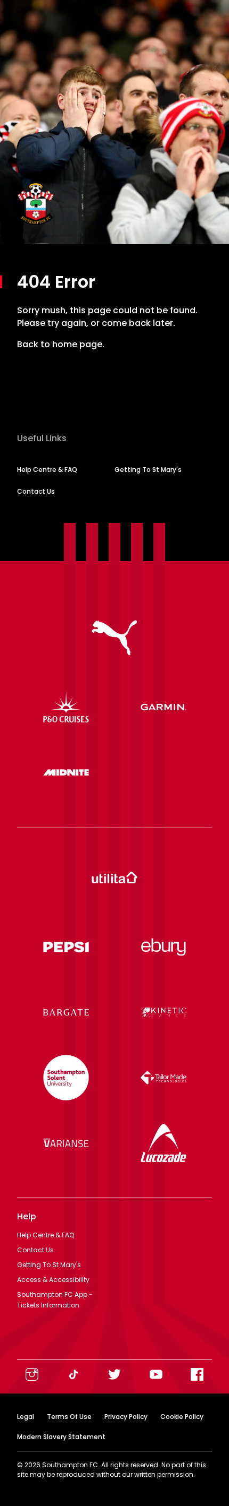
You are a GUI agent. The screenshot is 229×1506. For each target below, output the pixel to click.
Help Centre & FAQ (47, 469)
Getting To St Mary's (148, 469)
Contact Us (36, 491)
